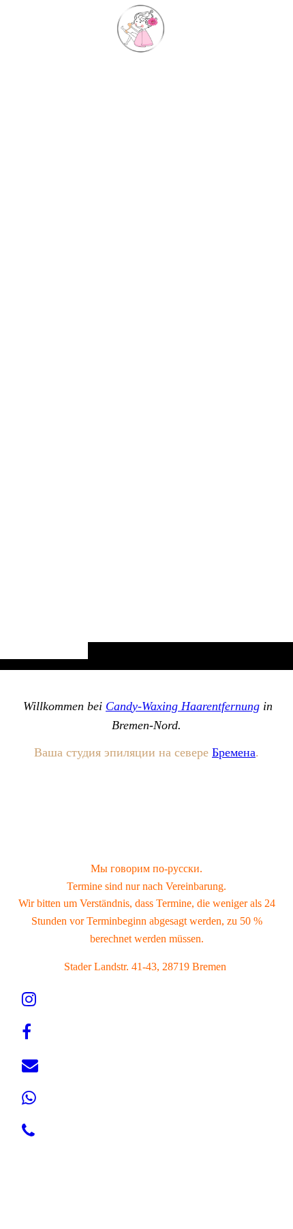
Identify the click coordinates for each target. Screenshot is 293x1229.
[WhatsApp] (29, 1098)
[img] (146, 361)
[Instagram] (29, 999)
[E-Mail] (30, 1065)
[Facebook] (26, 1032)
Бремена (234, 752)
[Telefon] (28, 1131)
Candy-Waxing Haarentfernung (183, 706)
